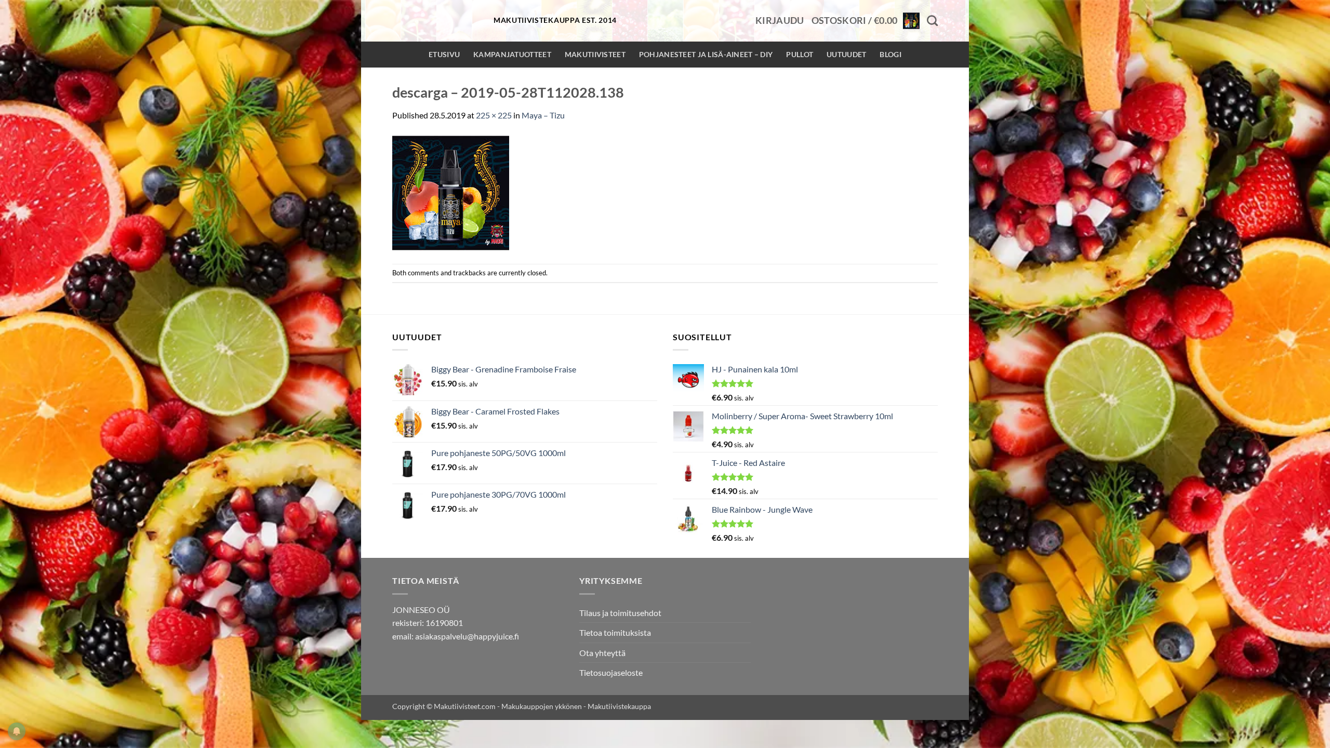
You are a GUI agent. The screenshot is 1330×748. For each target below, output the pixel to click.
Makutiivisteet (595, 54)
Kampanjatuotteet (512, 54)
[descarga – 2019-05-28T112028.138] (450, 191)
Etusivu (444, 54)
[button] (779, 20)
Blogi (890, 54)
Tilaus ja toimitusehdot (620, 613)
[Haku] (932, 20)
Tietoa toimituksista (615, 632)
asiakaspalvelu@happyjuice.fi (467, 636)
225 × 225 (494, 115)
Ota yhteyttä (602, 653)
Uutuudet (846, 54)
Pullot (799, 54)
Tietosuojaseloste (611, 672)
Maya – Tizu (543, 115)
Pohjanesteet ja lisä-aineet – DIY (706, 54)
